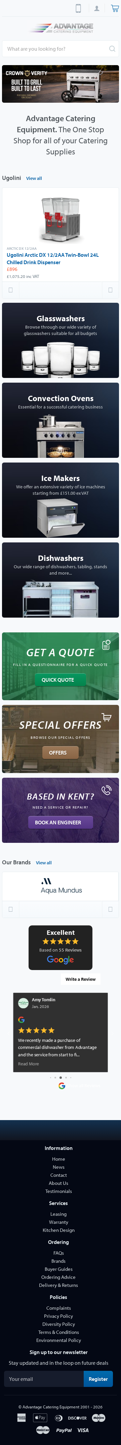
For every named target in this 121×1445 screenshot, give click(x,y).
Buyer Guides (59, 1269)
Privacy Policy (58, 1316)
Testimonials (58, 1191)
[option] (60, 84)
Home (58, 1159)
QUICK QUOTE (58, 679)
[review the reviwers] (21, 1021)
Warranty (58, 1222)
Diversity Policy (58, 1324)
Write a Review (81, 979)
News (59, 1167)
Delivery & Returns (58, 1285)
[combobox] (60, 48)
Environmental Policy (58, 1340)
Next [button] (110, 290)
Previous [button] (10, 290)
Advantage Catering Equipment (51, 1406)
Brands (58, 1261)
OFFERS (58, 752)
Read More (28, 1064)
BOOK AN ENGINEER (58, 822)
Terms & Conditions (58, 1332)
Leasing (58, 1214)
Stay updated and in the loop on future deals (58, 1362)
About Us (58, 1183)
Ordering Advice (58, 1277)
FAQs (58, 1253)
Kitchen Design (59, 1230)
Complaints (58, 1308)
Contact (58, 1175)
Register (101, 1378)
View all (34, 178)
